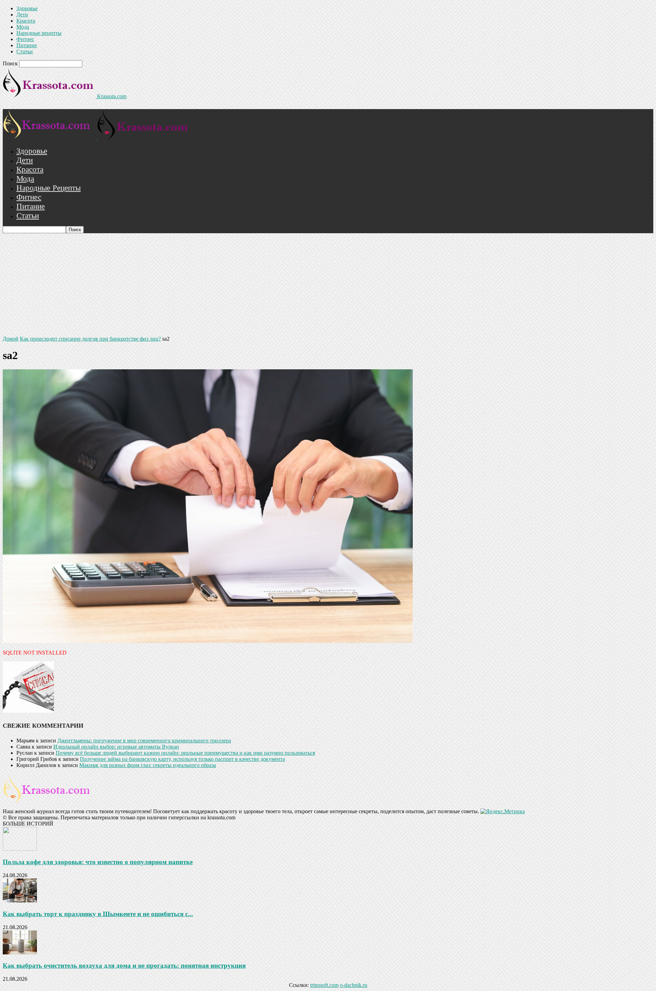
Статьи (24, 51)
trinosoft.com (324, 985)
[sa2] (208, 641)
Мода (22, 27)
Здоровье (27, 8)
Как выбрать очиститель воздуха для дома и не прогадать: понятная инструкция (124, 965)
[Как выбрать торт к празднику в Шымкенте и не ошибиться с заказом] (20, 900)
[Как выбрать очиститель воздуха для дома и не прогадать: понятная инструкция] (20, 952)
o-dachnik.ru (353, 985)
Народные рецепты (39, 33)
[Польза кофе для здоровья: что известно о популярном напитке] (20, 849)
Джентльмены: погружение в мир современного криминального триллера (144, 740)
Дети (22, 14)
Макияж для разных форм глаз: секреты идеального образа (147, 765)
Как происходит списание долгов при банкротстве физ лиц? (90, 339)
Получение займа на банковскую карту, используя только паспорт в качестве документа (182, 759)
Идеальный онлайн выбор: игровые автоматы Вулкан (116, 747)
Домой (10, 339)
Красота (25, 21)
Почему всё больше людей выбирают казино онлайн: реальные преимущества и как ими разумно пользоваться (185, 753)
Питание (26, 45)
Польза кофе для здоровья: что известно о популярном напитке (98, 862)
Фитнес (25, 39)
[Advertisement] (328, 284)
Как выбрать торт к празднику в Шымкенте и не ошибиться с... (98, 913)
